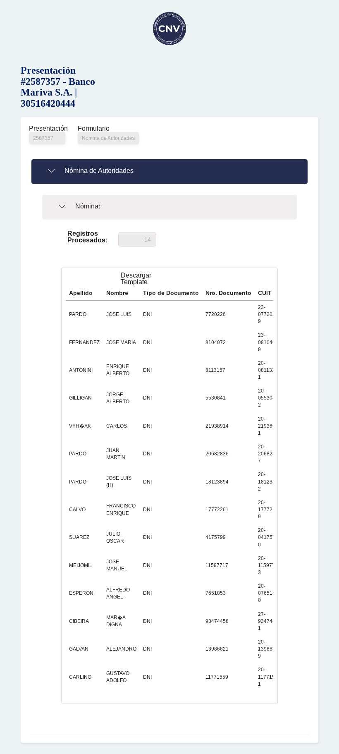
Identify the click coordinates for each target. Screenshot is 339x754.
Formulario (94, 128)
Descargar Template (136, 278)
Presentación (47, 128)
